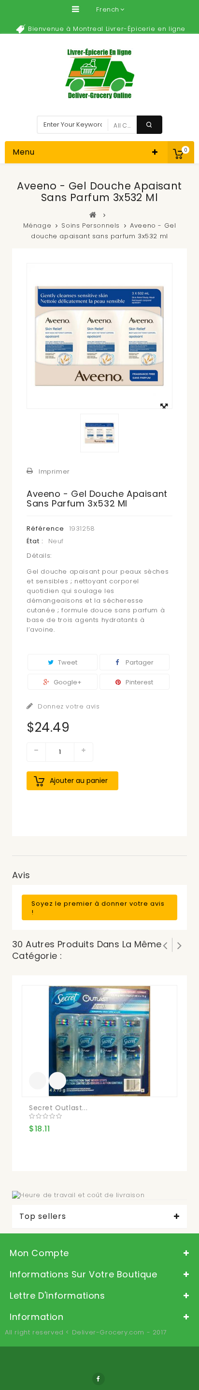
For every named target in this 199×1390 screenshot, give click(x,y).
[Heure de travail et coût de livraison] (78, 1194)
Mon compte (39, 1253)
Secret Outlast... (58, 1108)
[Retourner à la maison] (93, 214)
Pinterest (138, 682)
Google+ (67, 682)
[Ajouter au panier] (37, 1080)
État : (35, 541)
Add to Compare (57, 1080)
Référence (45, 528)
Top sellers (42, 1216)
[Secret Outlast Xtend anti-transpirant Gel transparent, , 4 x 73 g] (99, 1040)
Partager (139, 662)
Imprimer (54, 471)
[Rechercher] (149, 125)
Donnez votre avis (68, 706)
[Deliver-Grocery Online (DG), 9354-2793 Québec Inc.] (99, 73)
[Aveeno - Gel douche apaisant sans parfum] (99, 433)
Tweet (67, 662)
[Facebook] (98, 1379)
